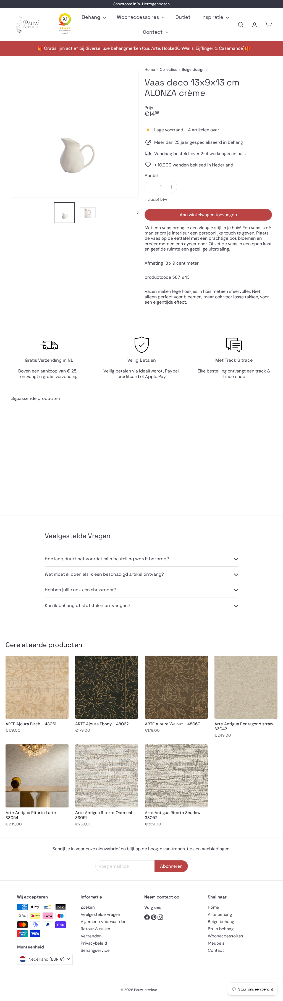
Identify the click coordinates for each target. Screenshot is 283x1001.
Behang (92, 17)
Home (150, 69)
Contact (153, 32)
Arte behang (220, 914)
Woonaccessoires (138, 17)
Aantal (151, 175)
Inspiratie (213, 17)
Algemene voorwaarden (104, 921)
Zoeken (88, 907)
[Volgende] (135, 213)
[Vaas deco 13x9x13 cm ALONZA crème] (30, 454)
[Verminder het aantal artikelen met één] (150, 187)
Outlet (182, 17)
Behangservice (95, 950)
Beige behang (221, 921)
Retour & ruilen (95, 929)
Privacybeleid (94, 943)
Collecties (168, 69)
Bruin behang (221, 929)
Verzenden (91, 936)
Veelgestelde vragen (100, 914)
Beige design (193, 69)
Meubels (216, 943)
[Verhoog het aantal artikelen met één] (171, 187)
